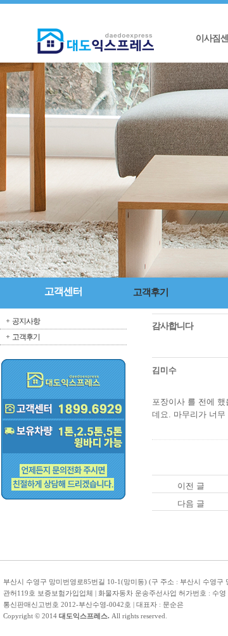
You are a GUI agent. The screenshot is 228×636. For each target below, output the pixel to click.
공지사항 (26, 321)
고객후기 (26, 337)
